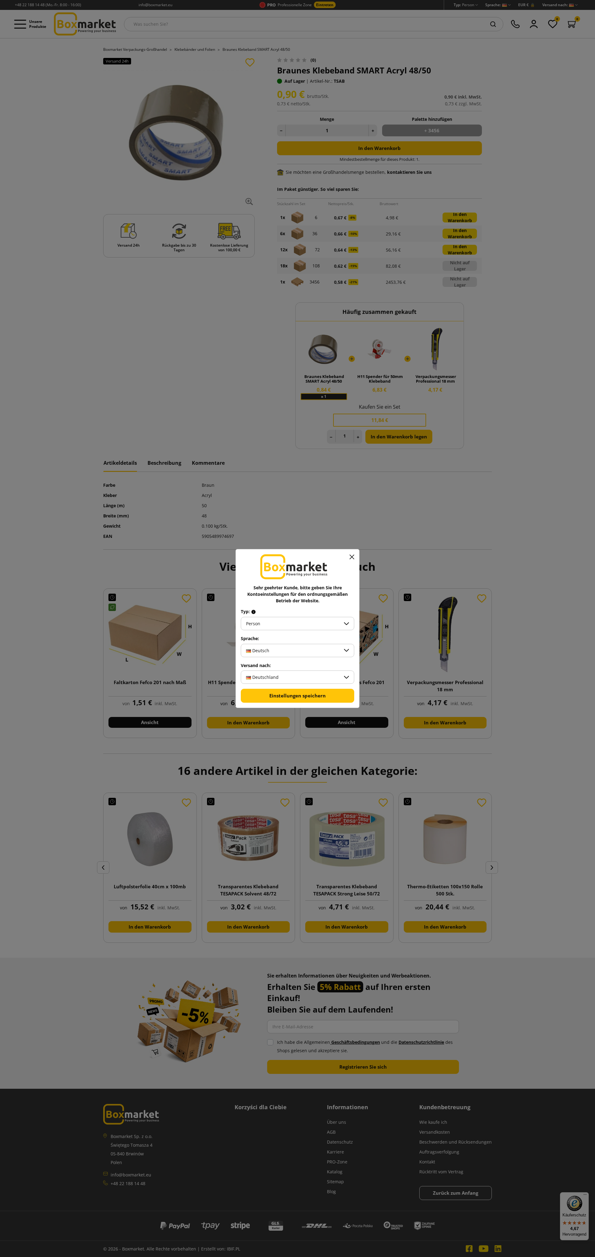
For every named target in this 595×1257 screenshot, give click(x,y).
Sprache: (250, 638)
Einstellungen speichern (297, 695)
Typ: (246, 611)
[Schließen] (352, 557)
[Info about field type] (253, 611)
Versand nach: (256, 665)
